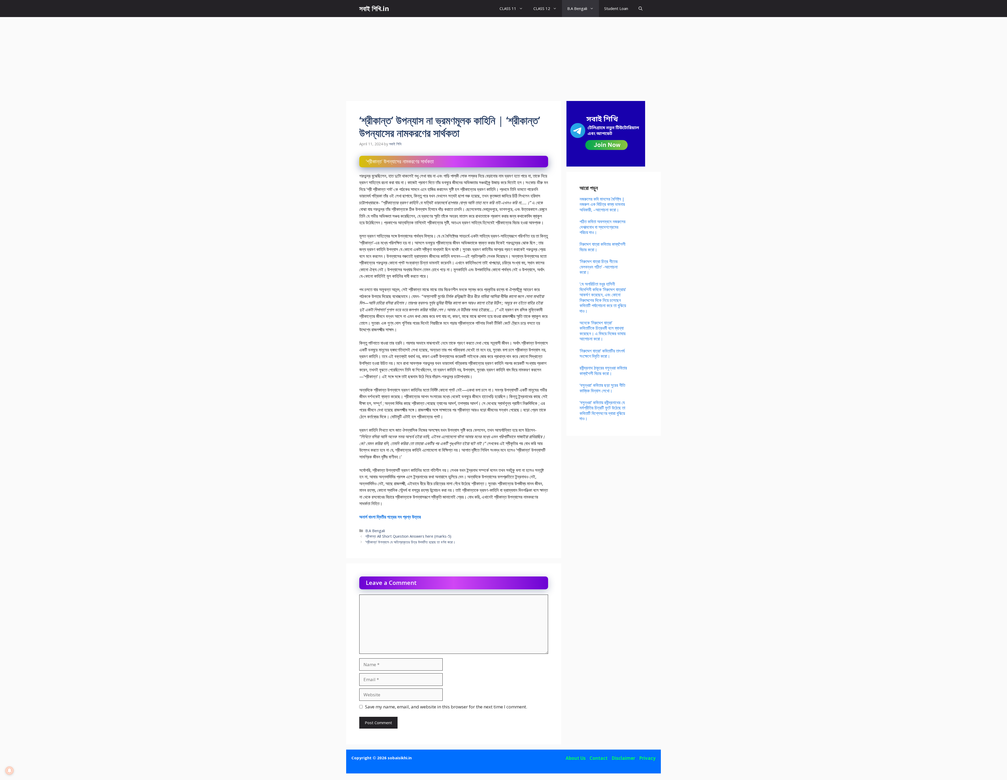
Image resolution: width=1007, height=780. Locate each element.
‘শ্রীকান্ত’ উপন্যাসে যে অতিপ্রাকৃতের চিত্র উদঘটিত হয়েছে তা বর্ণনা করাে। (410, 541)
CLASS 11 (508, 8)
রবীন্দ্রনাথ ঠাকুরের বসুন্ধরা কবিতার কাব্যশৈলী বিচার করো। (603, 370)
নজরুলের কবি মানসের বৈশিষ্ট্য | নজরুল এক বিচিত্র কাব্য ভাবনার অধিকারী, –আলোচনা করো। (602, 204)
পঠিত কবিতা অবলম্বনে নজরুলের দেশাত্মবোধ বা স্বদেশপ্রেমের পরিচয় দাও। (602, 226)
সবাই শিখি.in (374, 8)
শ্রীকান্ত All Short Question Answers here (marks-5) (408, 536)
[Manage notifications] (9, 770)
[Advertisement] (503, 56)
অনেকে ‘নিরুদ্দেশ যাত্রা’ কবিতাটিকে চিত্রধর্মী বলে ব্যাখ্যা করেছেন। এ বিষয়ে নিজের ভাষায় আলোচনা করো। (602, 331)
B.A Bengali (577, 8)
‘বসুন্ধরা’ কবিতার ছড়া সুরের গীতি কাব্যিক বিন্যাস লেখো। (602, 387)
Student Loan (616, 8)
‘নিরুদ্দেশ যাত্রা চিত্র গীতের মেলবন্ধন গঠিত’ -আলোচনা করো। (599, 266)
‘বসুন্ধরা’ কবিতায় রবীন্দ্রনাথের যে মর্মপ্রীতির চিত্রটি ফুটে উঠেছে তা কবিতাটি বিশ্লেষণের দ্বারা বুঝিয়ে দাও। (602, 410)
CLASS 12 (541, 8)
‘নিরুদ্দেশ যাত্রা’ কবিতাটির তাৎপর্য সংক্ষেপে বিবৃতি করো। (602, 353)
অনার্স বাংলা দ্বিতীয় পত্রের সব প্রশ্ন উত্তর (390, 517)
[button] (640, 8)
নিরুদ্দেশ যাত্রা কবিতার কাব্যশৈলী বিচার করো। (602, 246)
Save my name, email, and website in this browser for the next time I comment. (446, 707)
